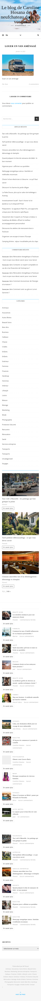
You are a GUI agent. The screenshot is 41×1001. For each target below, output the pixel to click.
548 (8, 591)
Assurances (6, 313)
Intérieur (5, 386)
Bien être (5, 327)
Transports (6, 449)
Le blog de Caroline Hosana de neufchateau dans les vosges (20, 14)
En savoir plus (8, 508)
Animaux (5, 308)
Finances (5, 371)
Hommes (5, 381)
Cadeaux (5, 337)
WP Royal (25, 966)
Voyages (5, 463)
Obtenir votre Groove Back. (22, 759)
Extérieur (5, 361)
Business (5, 332)
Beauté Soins (6, 322)
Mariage (5, 405)
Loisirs (4, 395)
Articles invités (24, 985)
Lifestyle (5, 391)
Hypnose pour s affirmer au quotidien (15, 166)
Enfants (4, 352)
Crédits (4, 347)
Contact (32, 985)
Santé (4, 439)
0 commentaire (34, 84)
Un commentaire (23, 817)
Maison (4, 400)
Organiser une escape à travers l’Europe (16, 236)
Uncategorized (7, 459)
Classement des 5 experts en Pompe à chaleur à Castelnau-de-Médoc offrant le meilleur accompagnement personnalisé (19, 220)
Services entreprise (9, 444)
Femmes (5, 366)
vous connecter (16, 103)
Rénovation (6, 434)
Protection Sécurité (9, 425)
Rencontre (5, 429)
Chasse (4, 342)
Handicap (5, 376)
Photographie (7, 420)
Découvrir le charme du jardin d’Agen (15, 187)
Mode (4, 415)
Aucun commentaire (27, 636)
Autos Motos (6, 317)
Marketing (5, 410)
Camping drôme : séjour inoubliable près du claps (20, 241)
